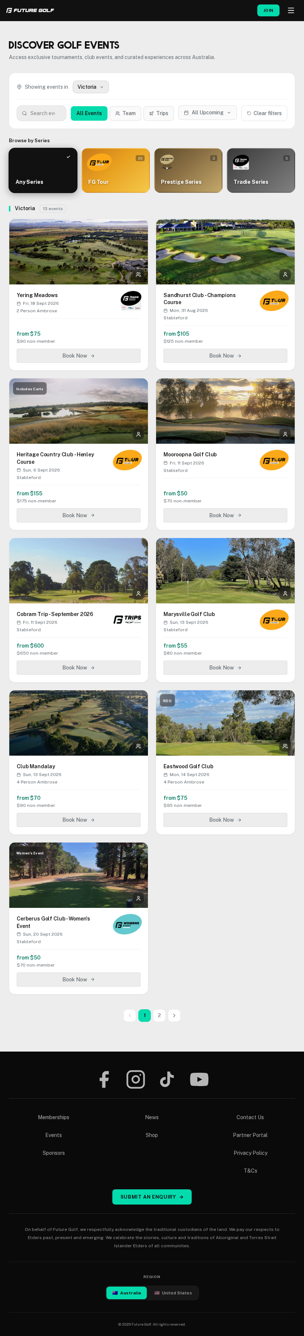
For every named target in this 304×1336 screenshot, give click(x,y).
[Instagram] (136, 1079)
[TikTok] (167, 1079)
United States (173, 1293)
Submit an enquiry (152, 1197)
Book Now (74, 356)
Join (268, 10)
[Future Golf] (30, 10)
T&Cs (250, 1171)
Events (53, 1135)
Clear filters (268, 113)
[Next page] (174, 1015)
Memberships (53, 1117)
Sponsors (54, 1153)
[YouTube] (199, 1079)
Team (129, 113)
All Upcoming (208, 112)
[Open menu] (291, 10)
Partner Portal (250, 1135)
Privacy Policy (250, 1153)
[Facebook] (104, 1079)
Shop (152, 1135)
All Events (89, 113)
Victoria (86, 87)
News (152, 1117)
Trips (162, 113)
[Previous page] (129, 1015)
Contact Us (250, 1117)
